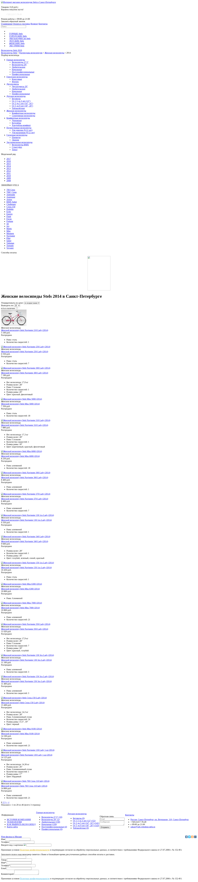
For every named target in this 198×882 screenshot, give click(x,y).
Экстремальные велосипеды (19, 142)
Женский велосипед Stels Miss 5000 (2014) (20, 404)
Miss (8, 231)
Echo (8, 211)
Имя (3, 839)
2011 (8, 173)
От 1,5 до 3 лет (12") (21, 101)
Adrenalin (10, 194)
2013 (8, 168)
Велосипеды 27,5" (20, 62)
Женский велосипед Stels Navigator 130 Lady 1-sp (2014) (26, 755)
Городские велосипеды (17, 77)
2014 (8, 166)
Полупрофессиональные (23, 72)
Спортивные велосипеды (23, 115)
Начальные (17, 69)
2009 (8, 178)
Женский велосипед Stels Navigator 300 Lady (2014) (24, 373)
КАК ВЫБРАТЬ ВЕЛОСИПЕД (21, 824)
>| (8, 802)
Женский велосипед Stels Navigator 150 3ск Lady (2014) (26, 681)
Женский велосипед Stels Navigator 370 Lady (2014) (24, 499)
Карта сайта (12, 827)
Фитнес (15, 81)
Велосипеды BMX (20, 145)
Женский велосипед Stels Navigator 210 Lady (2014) (24, 330)
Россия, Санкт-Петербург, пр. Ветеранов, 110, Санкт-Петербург (160, 819)
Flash (8, 216)
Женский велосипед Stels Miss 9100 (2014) (20, 733)
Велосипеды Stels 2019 (11, 50)
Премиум (16, 137)
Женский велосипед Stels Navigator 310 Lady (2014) (24, 425)
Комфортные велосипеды (23, 113)
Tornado (10, 245)
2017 (8, 159)
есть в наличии (8, 308)
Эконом (15, 140)
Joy (7, 226)
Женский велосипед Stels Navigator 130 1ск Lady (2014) (26, 520)
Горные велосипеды (15, 60)
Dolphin (9, 209)
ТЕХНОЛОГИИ (14, 822)
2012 (8, 171)
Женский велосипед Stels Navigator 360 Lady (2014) (24, 477)
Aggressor (10, 197)
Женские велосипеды (54, 53)
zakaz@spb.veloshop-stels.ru (143, 827)
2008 (8, 180)
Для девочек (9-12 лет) (22, 130)
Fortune (9, 221)
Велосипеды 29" (19, 65)
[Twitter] (189, 837)
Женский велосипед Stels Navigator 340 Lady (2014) (24, 541)
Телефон (5, 842)
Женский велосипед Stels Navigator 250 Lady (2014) (24, 351)
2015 (8, 163)
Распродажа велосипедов (30, 53)
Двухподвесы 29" (20, 86)
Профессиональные (21, 74)
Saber (8, 241)
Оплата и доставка (21, 24)
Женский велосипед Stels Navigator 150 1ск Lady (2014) (26, 567)
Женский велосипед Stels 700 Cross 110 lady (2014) (24, 786)
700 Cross (10, 190)
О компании (6, 24)
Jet (7, 224)
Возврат (34, 24)
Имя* (3, 863)
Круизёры (16, 123)
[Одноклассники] (192, 837)
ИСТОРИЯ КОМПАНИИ (19, 819)
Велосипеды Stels (9, 53)
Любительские (18, 67)
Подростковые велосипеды (18, 128)
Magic (9, 228)
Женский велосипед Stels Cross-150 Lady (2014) (23, 702)
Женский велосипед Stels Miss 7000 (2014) (20, 608)
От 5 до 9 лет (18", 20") (22, 106)
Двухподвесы (12, 84)
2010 (8, 176)
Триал (14, 149)
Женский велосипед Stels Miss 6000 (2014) (20, 456)
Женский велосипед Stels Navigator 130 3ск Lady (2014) (26, 660)
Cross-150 (10, 207)
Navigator (10, 236)
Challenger (11, 204)
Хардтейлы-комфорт (21, 125)
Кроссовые (17, 79)
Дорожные (17, 120)
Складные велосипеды (16, 135)
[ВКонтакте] (186, 837)
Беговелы (16, 98)
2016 (8, 161)
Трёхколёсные (18, 108)
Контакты (43, 24)
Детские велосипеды (16, 96)
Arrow (9, 199)
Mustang (10, 233)
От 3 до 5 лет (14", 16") (22, 103)
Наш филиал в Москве (11, 836)
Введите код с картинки (12, 845)
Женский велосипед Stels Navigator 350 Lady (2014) (24, 629)
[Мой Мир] (195, 837)
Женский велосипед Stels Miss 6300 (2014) (20, 589)
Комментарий (7, 874)
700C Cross (11, 192)
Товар (3, 860)
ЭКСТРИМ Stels (16, 46)
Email (3, 868)
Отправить (105, 827)
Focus (9, 219)
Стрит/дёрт (17, 147)
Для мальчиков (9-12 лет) (23, 132)
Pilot (8, 238)
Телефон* (5, 865)
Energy (9, 214)
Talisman (10, 243)
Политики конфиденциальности (35, 850)
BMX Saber (11, 202)
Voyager (10, 248)
